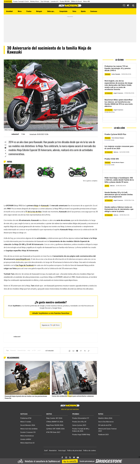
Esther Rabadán (116, 74)
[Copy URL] (5, 156)
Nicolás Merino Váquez (118, 162)
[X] (5, 153)
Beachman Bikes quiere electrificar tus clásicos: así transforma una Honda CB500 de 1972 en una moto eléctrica (119, 103)
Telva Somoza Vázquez (118, 138)
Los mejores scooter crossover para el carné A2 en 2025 (119, 147)
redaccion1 (15, 134)
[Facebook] (5, 150)
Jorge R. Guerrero (118, 93)
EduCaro (116, 152)
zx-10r (34, 350)
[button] (133, 6)
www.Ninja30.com (23, 259)
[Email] (5, 145)
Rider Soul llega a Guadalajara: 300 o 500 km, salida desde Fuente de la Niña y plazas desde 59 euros (119, 180)
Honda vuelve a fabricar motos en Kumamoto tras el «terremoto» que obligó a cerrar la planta (119, 209)
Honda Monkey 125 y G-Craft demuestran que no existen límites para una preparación (119, 194)
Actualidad (50, 350)
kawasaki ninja (22, 350)
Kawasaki (45, 205)
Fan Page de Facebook (25, 265)
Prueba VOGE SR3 (112, 159)
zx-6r (39, 350)
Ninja (36, 205)
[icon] (124, 6)
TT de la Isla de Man (33, 212)
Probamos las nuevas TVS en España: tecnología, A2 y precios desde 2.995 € (118, 68)
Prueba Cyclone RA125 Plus (115, 134)
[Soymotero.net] (70, 5)
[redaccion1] (8, 134)
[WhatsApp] (5, 142)
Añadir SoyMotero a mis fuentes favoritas (50, 313)
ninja (29, 350)
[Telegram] (5, 148)
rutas (107, 185)
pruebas (107, 74)
